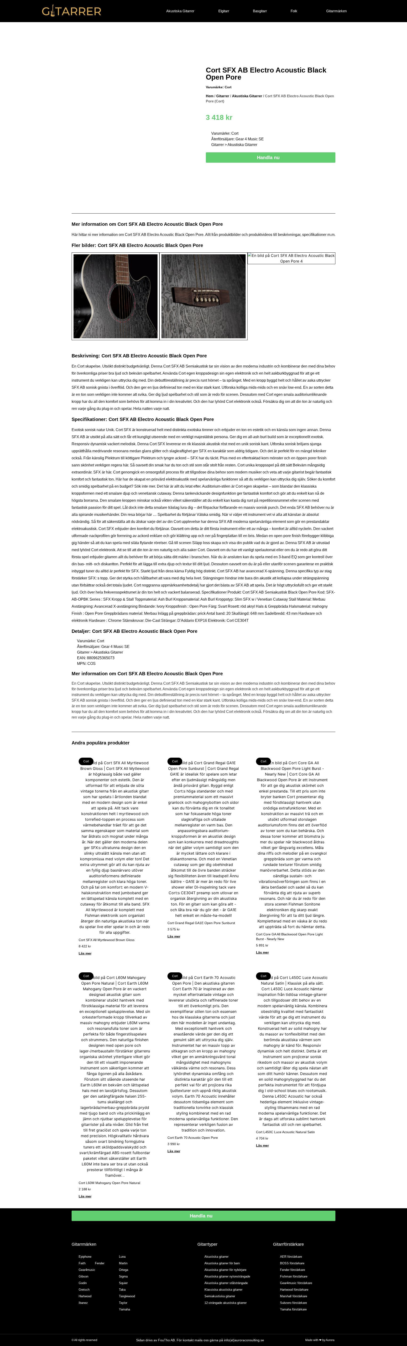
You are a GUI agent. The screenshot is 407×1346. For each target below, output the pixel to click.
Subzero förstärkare (293, 1303)
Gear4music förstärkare (296, 1283)
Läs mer (85, 953)
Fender (99, 1263)
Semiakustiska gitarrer (219, 1296)
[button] (76, 297)
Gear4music (87, 1270)
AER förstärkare (291, 1256)
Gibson (83, 1276)
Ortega (123, 1270)
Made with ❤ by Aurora (319, 1340)
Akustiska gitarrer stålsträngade (226, 1283)
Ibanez (83, 1303)
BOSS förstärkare (292, 1263)
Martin (123, 1263)
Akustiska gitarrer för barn (222, 1263)
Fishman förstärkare (293, 1276)
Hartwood (85, 1296)
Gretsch (84, 1289)
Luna (122, 1256)
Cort (228, 87)
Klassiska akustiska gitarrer (223, 1289)
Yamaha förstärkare (293, 1309)
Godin (83, 1283)
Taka (122, 1289)
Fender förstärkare (292, 1270)
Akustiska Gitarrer (180, 11)
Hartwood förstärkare (294, 1289)
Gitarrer (222, 96)
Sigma (123, 1276)
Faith (82, 1263)
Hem (209, 96)
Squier (123, 1283)
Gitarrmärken (336, 11)
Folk (294, 11)
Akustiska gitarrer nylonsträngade (227, 1276)
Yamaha (124, 1309)
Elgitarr (223, 11)
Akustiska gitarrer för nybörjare (225, 1270)
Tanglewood (127, 1296)
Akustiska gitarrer (216, 1256)
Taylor (123, 1303)
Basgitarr (260, 11)
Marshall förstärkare (293, 1296)
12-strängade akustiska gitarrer (225, 1303)
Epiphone (85, 1256)
